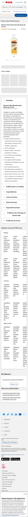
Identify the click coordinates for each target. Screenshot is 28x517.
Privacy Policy (6, 515)
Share (24, 29)
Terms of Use (15, 515)
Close (25, 494)
